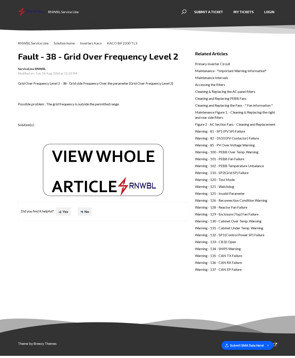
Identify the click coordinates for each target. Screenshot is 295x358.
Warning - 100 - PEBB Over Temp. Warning (227, 152)
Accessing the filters (210, 84)
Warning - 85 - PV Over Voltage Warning (225, 145)
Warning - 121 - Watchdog (214, 186)
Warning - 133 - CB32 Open (215, 242)
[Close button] (268, 345)
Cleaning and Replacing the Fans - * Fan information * (234, 105)
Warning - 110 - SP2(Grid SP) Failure (222, 173)
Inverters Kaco (91, 43)
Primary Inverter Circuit (212, 64)
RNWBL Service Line (33, 43)
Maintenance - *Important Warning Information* (230, 71)
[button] (183, 12)
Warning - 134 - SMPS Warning (218, 249)
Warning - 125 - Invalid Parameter (220, 193)
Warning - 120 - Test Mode (215, 179)
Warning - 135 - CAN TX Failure (218, 255)
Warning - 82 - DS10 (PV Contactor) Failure (227, 138)
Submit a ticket (208, 12)
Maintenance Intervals (211, 78)
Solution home (64, 43)
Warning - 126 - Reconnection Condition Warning (231, 200)
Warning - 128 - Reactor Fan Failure (221, 207)
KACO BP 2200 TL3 (122, 43)
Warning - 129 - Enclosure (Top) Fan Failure (227, 214)
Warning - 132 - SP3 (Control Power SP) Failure (229, 235)
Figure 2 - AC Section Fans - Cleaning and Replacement (235, 124)
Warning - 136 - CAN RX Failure (218, 262)
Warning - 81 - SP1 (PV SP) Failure (220, 131)
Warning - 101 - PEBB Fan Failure (219, 159)
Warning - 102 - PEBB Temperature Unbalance (229, 166)
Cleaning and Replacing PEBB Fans (220, 98)
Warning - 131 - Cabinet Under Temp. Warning (229, 228)
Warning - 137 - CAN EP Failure (218, 269)
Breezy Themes (45, 343)
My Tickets (243, 12)
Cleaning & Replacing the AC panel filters (225, 91)
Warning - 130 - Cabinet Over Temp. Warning (228, 221)
